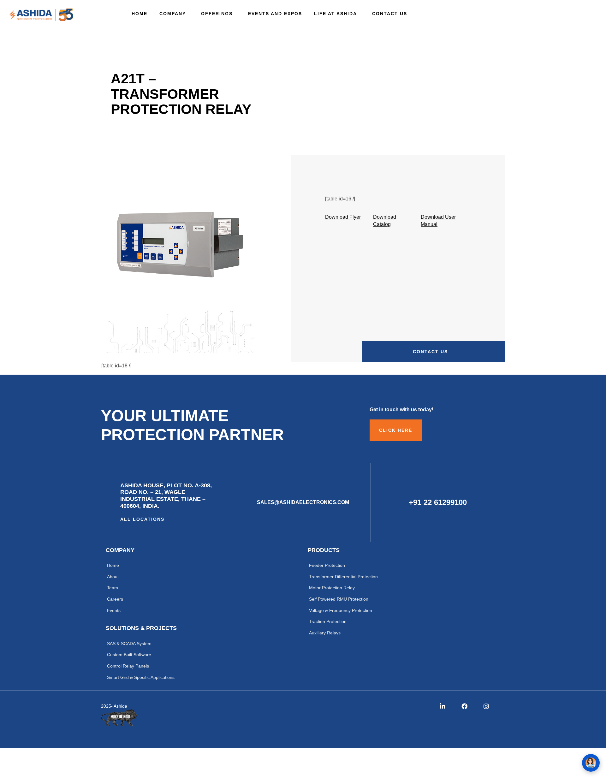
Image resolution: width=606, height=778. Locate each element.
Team (112, 587)
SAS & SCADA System (129, 643)
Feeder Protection (327, 565)
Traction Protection (328, 621)
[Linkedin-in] (443, 706)
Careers (115, 599)
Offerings (217, 13)
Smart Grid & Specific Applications (141, 677)
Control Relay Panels (128, 665)
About (113, 576)
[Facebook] (464, 706)
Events (114, 610)
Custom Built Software (129, 654)
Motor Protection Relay (332, 587)
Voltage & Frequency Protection (340, 610)
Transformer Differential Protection (343, 576)
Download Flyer (343, 217)
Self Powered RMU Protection (338, 599)
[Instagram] (486, 706)
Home (139, 13)
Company (172, 13)
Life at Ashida (335, 13)
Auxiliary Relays (325, 632)
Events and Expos (275, 13)
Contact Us (389, 13)
